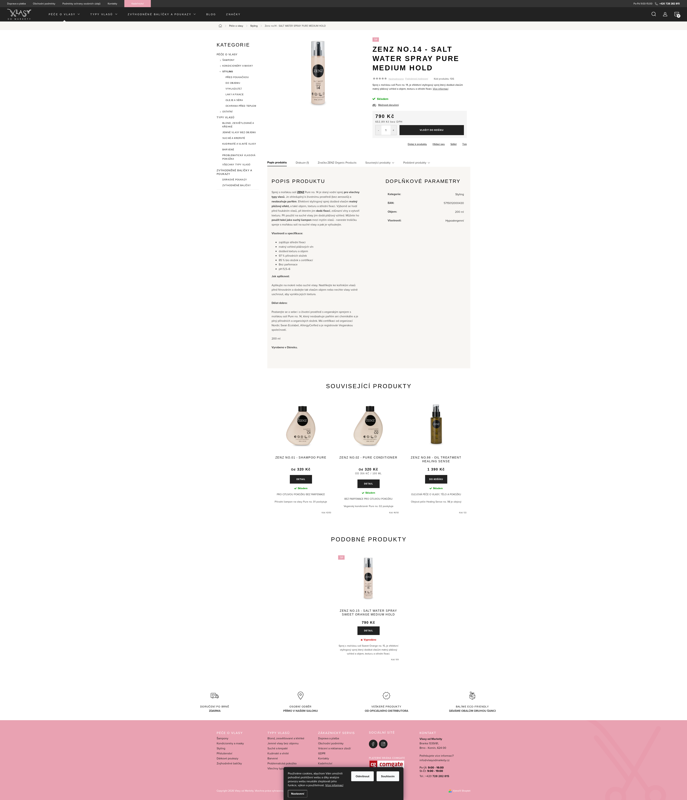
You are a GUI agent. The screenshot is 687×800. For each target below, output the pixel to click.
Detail (300, 479)
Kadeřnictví (137, 3)
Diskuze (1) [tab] (302, 162)
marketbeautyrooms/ (383, 744)
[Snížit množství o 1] (378, 130)
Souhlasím (388, 776)
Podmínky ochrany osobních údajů (81, 3)
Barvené (228, 149)
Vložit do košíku (432, 130)
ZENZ (300, 192)
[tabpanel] (300, 458)
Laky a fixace (235, 94)
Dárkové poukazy (234, 179)
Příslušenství (224, 753)
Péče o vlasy (227, 54)
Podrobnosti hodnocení (416, 78)
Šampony (228, 60)
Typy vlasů (225, 117)
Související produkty (378, 162)
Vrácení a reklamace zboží (334, 748)
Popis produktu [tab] (277, 162)
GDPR (321, 753)
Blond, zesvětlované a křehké (238, 125)
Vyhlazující (234, 89)
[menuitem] (64, 14)
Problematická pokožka (281, 763)
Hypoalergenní (454, 220)
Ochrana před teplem (241, 106)
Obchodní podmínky (44, 3)
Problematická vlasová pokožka (238, 157)
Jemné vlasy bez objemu (239, 132)
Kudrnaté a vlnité (278, 753)
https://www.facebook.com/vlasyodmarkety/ (373, 744)
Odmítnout (362, 776)
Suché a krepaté (233, 138)
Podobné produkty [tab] (414, 162)
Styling (227, 71)
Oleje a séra (234, 100)
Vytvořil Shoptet (461, 790)
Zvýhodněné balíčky (236, 185)
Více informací (334, 785)
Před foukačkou (237, 77)
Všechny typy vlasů (236, 164)
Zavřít (392, 143)
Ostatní (227, 111)
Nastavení (297, 794)
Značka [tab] (337, 162)
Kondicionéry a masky (237, 66)
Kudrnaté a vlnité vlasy (239, 144)
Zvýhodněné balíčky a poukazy (234, 172)
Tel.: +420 (434, 776)
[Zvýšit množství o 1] (393, 130)
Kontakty (112, 3)
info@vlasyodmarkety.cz (435, 760)
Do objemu (233, 83)
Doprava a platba (16, 3)
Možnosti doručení (388, 105)
